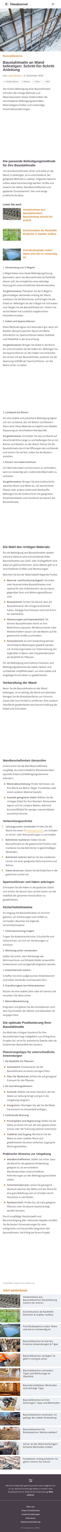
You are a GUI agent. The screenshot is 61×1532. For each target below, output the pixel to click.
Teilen (37, 81)
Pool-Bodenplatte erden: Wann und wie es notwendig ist (40, 254)
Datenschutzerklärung (30, 1522)
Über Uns (30, 1506)
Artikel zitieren (12, 81)
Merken (27, 81)
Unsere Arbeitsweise (30, 1510)
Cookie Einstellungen (30, 1514)
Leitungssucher (35, 830)
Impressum (30, 1518)
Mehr (48, 81)
